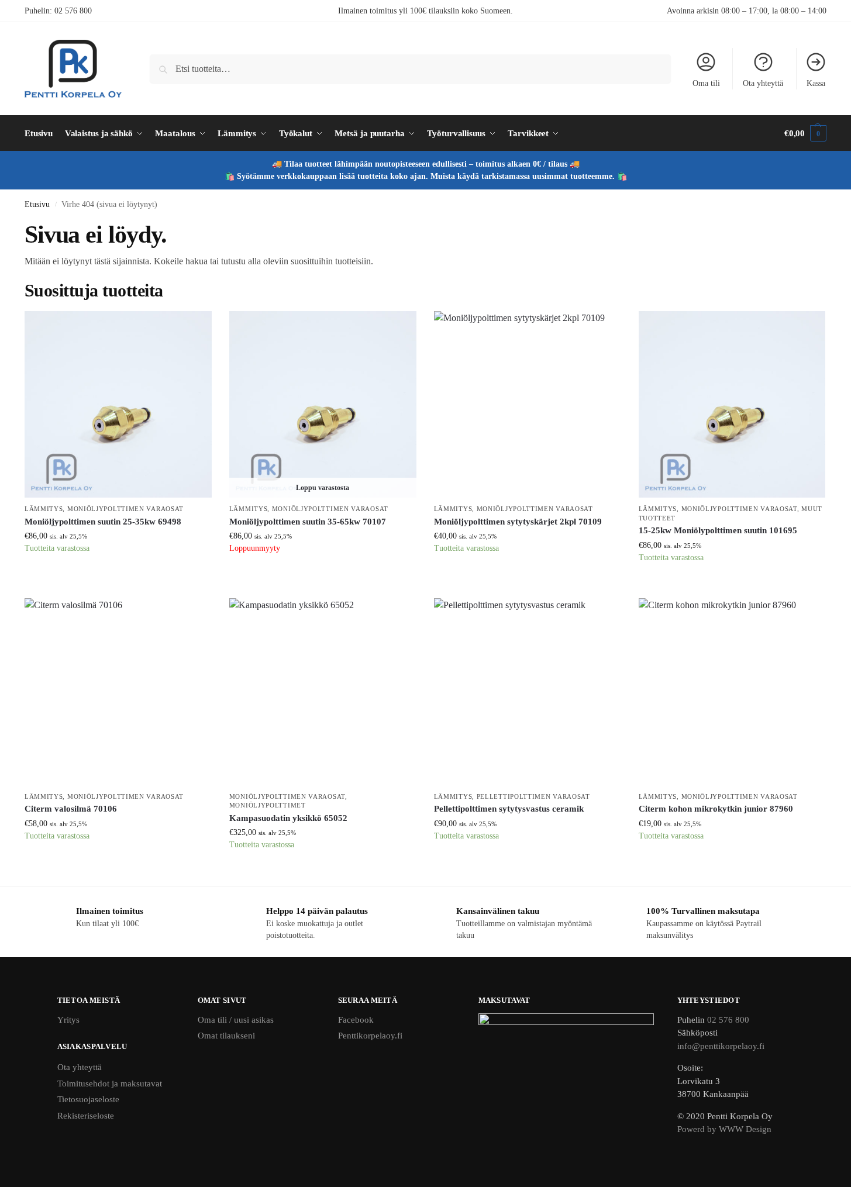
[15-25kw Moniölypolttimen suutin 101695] (732, 404)
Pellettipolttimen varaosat (533, 796)
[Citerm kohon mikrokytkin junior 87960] (732, 691)
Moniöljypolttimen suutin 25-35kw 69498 (103, 521)
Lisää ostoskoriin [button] (118, 577)
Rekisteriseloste (85, 1115)
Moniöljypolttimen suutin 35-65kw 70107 (307, 521)
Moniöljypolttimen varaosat (125, 508)
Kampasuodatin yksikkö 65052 (288, 818)
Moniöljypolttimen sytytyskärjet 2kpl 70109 (518, 521)
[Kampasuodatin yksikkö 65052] (322, 691)
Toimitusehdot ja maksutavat (109, 1083)
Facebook (356, 1019)
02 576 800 (73, 10)
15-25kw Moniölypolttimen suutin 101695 (718, 530)
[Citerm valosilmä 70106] (118, 691)
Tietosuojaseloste (88, 1099)
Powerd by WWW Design (724, 1129)
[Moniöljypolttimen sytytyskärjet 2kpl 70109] (527, 404)
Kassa (816, 83)
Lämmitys (44, 508)
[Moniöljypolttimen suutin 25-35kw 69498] (118, 404)
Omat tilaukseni (226, 1035)
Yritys (68, 1019)
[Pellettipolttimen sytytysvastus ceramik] (527, 691)
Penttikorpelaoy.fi (370, 1035)
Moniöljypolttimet (267, 805)
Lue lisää (323, 577)
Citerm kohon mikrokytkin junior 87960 (716, 808)
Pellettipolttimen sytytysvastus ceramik (509, 808)
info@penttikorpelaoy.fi (720, 1046)
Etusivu (37, 204)
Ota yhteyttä (763, 83)
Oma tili (706, 83)
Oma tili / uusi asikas (236, 1019)
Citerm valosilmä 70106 (71, 808)
